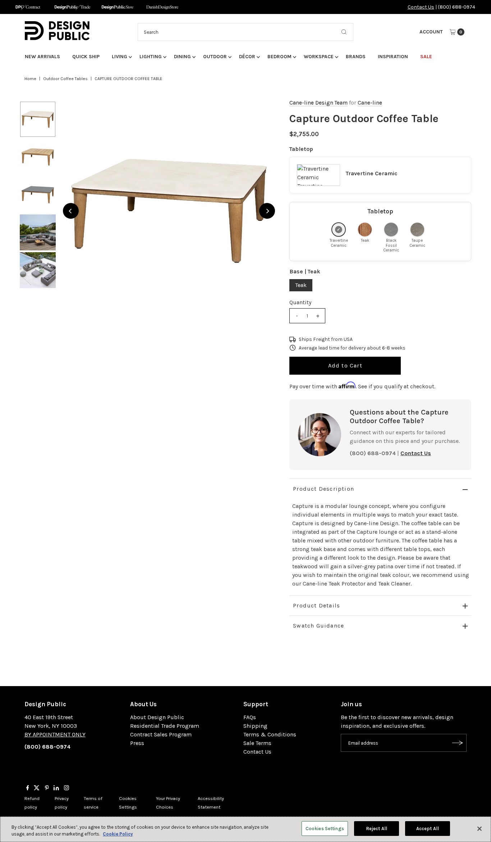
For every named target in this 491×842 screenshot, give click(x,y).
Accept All (427, 828)
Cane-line (370, 103)
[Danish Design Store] (162, 7)
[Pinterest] (47, 788)
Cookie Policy (118, 834)
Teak (301, 285)
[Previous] (71, 211)
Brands (356, 57)
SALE (426, 57)
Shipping (255, 725)
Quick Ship (86, 57)
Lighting (150, 57)
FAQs (249, 717)
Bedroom (279, 57)
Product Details (316, 605)
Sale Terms (257, 743)
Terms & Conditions (269, 734)
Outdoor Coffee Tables (65, 78)
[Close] (479, 829)
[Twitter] (37, 788)
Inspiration (393, 57)
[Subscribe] (458, 743)
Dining (182, 57)
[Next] (267, 211)
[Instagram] (66, 788)
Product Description (323, 488)
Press (137, 743)
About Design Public (157, 717)
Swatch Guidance (318, 625)
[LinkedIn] (56, 788)
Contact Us (421, 7)
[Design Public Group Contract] (27, 7)
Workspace (319, 57)
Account (431, 32)
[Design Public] (117, 7)
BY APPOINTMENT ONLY (55, 734)
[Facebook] (27, 788)
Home (30, 78)
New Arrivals (42, 57)
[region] (169, 211)
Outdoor (215, 57)
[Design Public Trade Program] (72, 7)
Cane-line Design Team (318, 103)
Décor (247, 57)
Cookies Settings (325, 828)
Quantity (300, 302)
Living (119, 57)
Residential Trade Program (164, 725)
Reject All (376, 828)
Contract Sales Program (161, 734)
